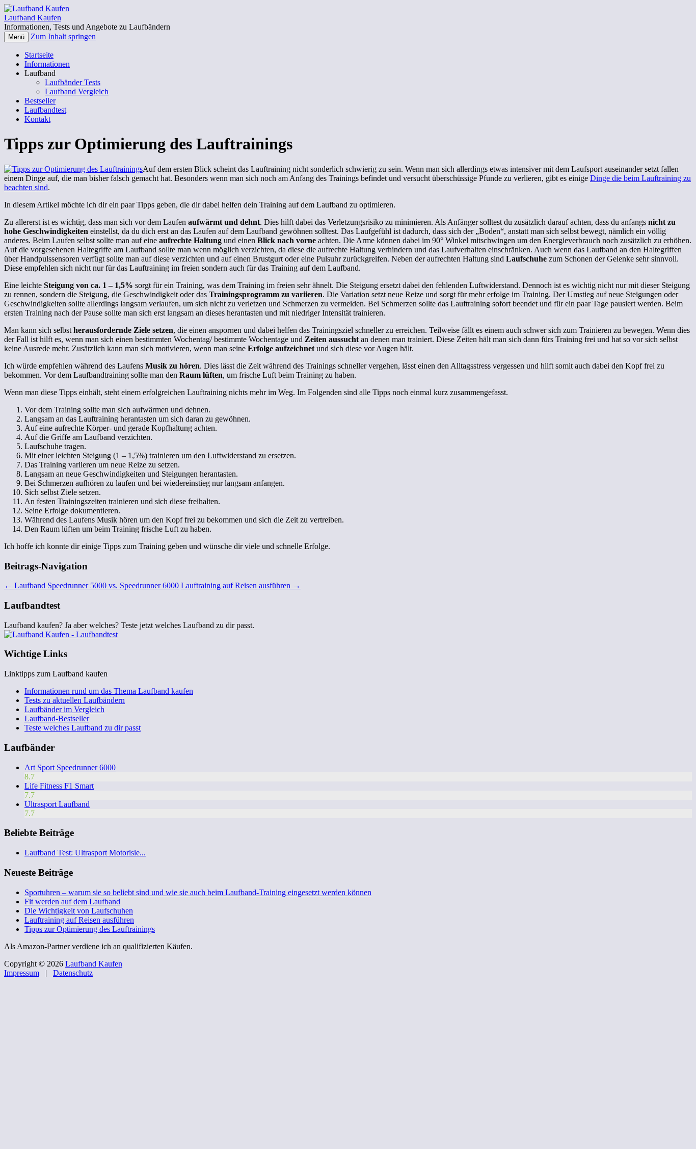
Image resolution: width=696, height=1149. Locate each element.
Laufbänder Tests (72, 82)
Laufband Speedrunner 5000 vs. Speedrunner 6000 (91, 585)
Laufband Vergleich (77, 91)
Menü (16, 37)
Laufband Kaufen (32, 17)
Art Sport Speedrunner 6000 (70, 767)
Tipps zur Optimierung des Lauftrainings (89, 929)
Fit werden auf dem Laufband (72, 901)
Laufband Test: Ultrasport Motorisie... (85, 852)
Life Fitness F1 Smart (59, 785)
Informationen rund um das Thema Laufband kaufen (108, 691)
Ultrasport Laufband (57, 804)
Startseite (38, 54)
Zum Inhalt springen (63, 36)
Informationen (47, 64)
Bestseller (40, 100)
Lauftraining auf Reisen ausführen (241, 585)
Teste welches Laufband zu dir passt (82, 727)
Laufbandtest (45, 110)
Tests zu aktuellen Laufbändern (74, 700)
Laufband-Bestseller (56, 718)
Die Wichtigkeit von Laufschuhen (78, 910)
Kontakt (37, 119)
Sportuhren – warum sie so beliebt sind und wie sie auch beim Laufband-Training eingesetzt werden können (197, 892)
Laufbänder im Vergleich (64, 709)
